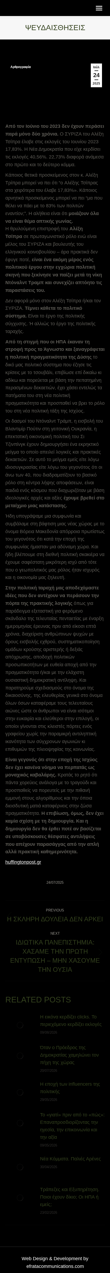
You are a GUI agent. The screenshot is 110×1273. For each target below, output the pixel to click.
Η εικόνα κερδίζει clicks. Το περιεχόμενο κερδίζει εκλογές (71, 1020)
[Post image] (20, 1025)
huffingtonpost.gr (23, 862)
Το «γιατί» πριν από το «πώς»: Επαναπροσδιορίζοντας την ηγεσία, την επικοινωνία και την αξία (72, 1126)
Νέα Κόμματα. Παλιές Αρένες (70, 1158)
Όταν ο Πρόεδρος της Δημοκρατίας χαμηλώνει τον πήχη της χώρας (69, 1055)
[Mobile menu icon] (99, 8)
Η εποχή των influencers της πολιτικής (70, 1087)
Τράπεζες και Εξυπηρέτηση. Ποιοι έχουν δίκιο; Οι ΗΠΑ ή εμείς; (69, 1197)
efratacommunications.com (55, 1266)
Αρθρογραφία (20, 67)
